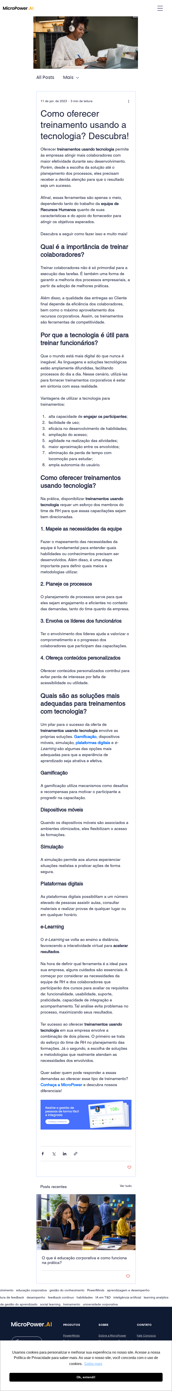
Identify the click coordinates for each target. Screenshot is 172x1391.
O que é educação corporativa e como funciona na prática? (84, 1260)
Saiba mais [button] (93, 1364)
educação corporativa (31, 1290)
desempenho (36, 1297)
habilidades (85, 1297)
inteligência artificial (127, 1297)
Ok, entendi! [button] (86, 1377)
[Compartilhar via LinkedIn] (64, 1154)
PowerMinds (95, 1290)
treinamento (71, 1304)
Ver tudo (126, 1186)
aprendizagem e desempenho (128, 1290)
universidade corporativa (100, 1304)
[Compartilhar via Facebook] (43, 1154)
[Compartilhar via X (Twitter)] (54, 1154)
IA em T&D (103, 1297)
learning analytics (156, 1297)
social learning (50, 1304)
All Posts (45, 77)
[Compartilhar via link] (75, 1154)
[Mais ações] (128, 101)
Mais (68, 77)
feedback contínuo (61, 1297)
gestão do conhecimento (66, 1290)
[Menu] (160, 8)
